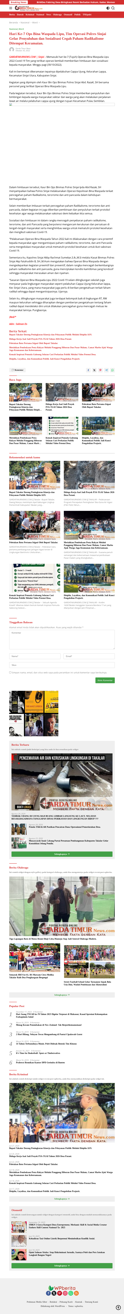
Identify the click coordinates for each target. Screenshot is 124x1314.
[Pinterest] (59, 1293)
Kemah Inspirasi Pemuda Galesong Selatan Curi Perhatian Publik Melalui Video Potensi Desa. (52, 354)
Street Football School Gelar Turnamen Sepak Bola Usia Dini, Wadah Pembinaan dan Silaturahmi (87, 983)
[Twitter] (54, 1293)
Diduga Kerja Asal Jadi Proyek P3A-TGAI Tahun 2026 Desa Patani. (40, 339)
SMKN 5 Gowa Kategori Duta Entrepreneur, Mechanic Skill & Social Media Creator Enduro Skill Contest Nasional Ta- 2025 (68, 1226)
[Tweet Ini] (94, 370)
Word (21, 29)
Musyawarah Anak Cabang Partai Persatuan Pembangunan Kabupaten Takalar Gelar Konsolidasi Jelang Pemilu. (68, 842)
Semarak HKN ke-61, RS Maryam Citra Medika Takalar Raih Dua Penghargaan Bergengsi (31, 976)
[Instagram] (65, 1293)
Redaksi (53, 1302)
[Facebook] (48, 1293)
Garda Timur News (23, 48)
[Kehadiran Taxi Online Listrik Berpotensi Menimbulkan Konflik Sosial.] (19, 1241)
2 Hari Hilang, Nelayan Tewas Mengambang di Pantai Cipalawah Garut (49, 1034)
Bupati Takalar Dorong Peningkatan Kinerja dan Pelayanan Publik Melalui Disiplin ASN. (50, 335)
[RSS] (76, 1293)
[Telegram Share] (106, 370)
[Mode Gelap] (108, 8)
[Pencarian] (113, 8)
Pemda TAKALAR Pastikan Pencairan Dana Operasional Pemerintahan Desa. (65, 827)
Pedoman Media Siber (37, 1302)
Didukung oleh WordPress (53, 1306)
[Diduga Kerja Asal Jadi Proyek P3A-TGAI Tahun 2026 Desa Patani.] (62, 392)
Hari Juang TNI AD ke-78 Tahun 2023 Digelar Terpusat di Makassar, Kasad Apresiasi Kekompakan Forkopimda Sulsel (61, 1015)
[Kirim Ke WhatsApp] (112, 370)
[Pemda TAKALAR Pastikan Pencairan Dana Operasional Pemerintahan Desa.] (19, 829)
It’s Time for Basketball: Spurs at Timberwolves (38, 1053)
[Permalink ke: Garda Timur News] (11, 49)
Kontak (78, 1302)
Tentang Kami (91, 1302)
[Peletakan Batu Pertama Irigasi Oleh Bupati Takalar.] (98, 392)
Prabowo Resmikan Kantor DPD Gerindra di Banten (40, 1062)
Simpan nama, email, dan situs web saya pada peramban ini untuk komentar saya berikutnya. (59, 672)
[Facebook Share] (88, 370)
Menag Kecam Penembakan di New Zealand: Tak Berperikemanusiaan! (49, 1025)
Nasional (13, 29)
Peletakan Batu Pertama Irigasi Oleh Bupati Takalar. (33, 343)
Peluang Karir (66, 1302)
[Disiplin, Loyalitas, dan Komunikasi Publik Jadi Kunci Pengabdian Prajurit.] (98, 426)
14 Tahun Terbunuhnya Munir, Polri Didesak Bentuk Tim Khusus (46, 1044)
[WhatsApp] (70, 1293)
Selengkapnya (61, 854)
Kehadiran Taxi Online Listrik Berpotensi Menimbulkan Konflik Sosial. (62, 1238)
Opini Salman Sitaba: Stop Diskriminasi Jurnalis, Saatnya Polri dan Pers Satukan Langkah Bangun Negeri (67, 1253)
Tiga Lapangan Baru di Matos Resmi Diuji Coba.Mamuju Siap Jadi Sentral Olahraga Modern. (53, 939)
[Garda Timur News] (28, 8)
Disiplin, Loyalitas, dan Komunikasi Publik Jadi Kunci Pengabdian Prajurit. (44, 359)
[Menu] (11, 8)
